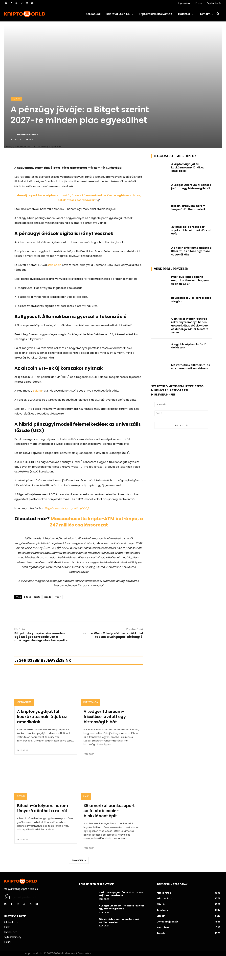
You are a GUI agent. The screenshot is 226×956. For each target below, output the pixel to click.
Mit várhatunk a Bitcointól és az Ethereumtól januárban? (190, 366)
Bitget (27, 596)
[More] (52, 157)
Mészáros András (27, 134)
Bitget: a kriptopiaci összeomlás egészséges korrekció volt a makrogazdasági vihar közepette (41, 636)
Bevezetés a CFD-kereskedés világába (191, 299)
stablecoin (54, 265)
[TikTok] (21, 3)
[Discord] (6, 3)
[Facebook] (11, 3)
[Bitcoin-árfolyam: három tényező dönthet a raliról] (45, 781)
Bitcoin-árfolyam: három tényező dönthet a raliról (42, 808)
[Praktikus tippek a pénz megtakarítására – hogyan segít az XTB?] (160, 281)
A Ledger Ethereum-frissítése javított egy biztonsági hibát (105, 716)
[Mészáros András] (14, 134)
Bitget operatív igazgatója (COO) (67, 508)
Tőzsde (16, 98)
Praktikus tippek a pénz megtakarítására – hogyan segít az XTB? (190, 280)
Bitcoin (21, 796)
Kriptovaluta (24, 702)
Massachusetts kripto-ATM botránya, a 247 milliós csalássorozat (96, 522)
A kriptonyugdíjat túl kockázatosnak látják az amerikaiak (42, 716)
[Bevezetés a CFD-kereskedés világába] (160, 302)
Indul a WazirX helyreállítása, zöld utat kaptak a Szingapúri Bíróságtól (113, 635)
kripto (37, 596)
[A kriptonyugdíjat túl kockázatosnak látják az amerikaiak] (45, 687)
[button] (218, 14)
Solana (37, 391)
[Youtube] (32, 3)
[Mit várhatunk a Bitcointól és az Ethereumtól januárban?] (160, 369)
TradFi (57, 596)
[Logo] (37, 14)
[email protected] (25, 897)
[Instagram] (16, 3)
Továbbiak (78, 860)
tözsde (47, 596)
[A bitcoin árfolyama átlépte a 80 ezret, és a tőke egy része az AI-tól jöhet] (160, 252)
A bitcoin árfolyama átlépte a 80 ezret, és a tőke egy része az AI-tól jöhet (191, 251)
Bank (86, 796)
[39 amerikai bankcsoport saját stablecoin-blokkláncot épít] (112, 781)
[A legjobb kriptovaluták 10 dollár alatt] (160, 349)
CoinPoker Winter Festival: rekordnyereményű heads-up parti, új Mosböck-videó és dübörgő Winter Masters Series (189, 325)
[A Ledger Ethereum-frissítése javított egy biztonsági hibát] (112, 687)
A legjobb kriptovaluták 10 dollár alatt (188, 346)
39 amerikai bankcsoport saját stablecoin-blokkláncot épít (109, 811)
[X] (27, 3)
